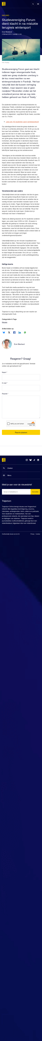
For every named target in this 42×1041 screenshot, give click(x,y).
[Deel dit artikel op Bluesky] (4, 351)
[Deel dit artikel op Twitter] (9, 351)
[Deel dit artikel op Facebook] (14, 351)
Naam (4, 391)
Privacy (32, 555)
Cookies (38, 555)
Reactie (5, 412)
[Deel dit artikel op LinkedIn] (20, 351)
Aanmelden (34, 510)
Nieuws (4, 341)
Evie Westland (19, 363)
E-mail (5, 401)
